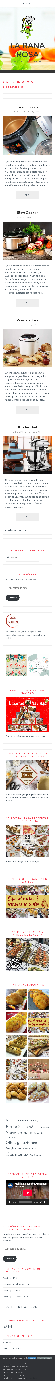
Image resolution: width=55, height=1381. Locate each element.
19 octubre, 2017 (27, 217)
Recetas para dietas (11, 1290)
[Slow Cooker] (27, 258)
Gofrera (38, 1121)
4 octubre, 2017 (27, 324)
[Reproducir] (9, 1202)
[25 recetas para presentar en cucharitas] (16, 1070)
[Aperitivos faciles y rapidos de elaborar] (27, 970)
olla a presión (38, 1133)
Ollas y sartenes (21, 1142)
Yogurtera (37, 1155)
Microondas (14, 1132)
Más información (44, 1358)
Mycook (28, 1132)
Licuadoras (43, 1127)
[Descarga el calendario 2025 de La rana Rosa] (27, 789)
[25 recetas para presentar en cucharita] (27, 856)
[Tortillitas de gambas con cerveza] (16, 1023)
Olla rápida (11, 1137)
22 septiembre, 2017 (27, 432)
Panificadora (27, 320)
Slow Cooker (27, 212)
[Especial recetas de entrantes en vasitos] (38, 1023)
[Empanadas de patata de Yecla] (16, 1000)
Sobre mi (7, 1342)
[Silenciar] (41, 1202)
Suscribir (12, 597)
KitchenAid (27, 427)
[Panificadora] (27, 365)
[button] (16, 665)
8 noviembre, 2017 (27, 111)
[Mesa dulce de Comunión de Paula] (38, 1070)
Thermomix (17, 1154)
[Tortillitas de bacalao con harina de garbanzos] (38, 1000)
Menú (28, 3)
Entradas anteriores (14, 530)
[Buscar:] (22, 558)
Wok (31, 1155)
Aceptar (32, 1358)
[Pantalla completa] (45, 1202)
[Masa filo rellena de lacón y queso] (16, 1046)
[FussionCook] (27, 154)
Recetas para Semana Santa (15, 1297)
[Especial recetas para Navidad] (27, 731)
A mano (12, 1120)
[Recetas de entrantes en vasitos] (27, 917)
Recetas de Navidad (11, 1278)
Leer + (31, 195)
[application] (27, 1192)
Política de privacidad (12, 1349)
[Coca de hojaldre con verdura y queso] (38, 1046)
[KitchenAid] (27, 472)
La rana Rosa (27, 50)
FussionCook (27, 106)
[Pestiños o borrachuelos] (38, 1093)
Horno (11, 1126)
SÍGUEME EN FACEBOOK (20, 1307)
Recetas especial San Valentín (16, 1284)
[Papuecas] (16, 1093)
